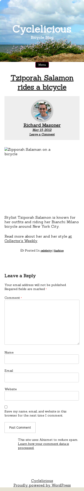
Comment (13, 298)
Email (8, 371)
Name (9, 352)
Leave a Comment (42, 134)
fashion (59, 250)
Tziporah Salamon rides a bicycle (42, 82)
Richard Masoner (42, 125)
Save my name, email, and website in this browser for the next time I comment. (35, 413)
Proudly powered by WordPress (42, 485)
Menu (42, 64)
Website (10, 389)
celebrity (46, 250)
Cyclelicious (42, 28)
